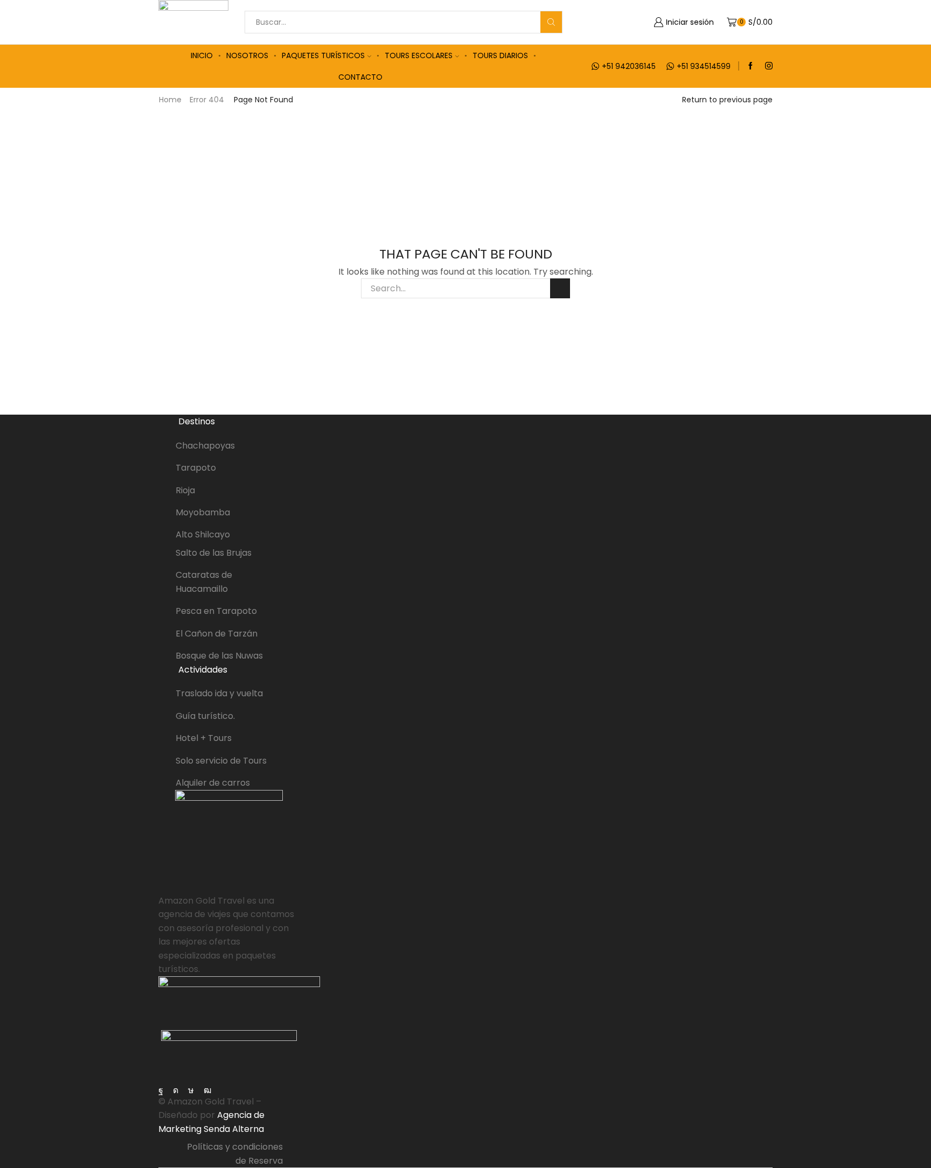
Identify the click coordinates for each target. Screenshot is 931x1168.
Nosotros (247, 55)
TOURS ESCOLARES (419, 55)
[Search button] (551, 22)
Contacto (360, 77)
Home (170, 99)
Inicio (202, 55)
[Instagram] (769, 66)
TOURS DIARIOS (500, 55)
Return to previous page (727, 99)
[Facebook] (750, 66)
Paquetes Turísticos (323, 55)
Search (560, 288)
